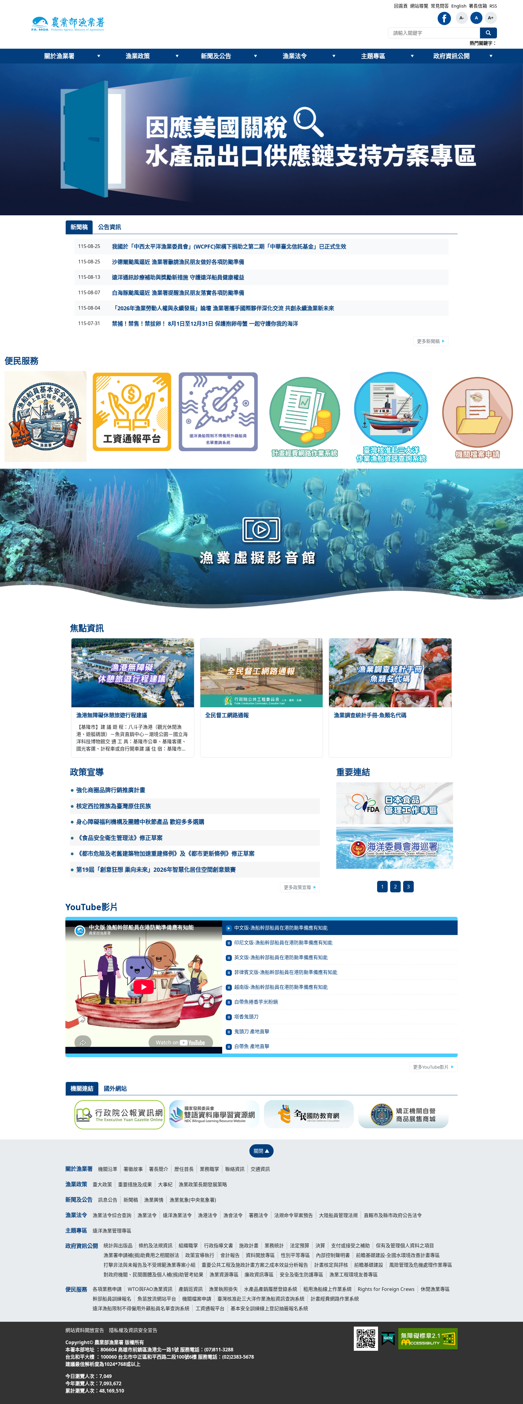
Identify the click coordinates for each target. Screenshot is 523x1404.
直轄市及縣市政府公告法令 (393, 1215)
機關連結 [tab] (82, 1089)
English (458, 6)
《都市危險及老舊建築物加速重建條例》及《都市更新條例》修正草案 (165, 854)
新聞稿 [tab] (79, 227)
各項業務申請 (107, 1289)
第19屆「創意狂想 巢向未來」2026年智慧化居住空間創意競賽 (156, 870)
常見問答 (440, 6)
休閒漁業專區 (435, 1289)
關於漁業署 (59, 56)
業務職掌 (209, 1169)
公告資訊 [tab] (109, 227)
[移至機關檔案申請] (478, 417)
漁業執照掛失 (223, 1289)
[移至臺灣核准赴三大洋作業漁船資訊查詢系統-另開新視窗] (391, 417)
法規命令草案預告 (293, 1215)
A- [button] (461, 18)
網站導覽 (419, 6)
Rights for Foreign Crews (386, 1289)
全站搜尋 (488, 33)
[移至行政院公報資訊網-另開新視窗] (119, 1114)
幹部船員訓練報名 (112, 1298)
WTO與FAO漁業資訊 (150, 1289)
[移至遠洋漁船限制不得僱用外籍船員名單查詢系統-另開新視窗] (218, 412)
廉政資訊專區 (259, 1274)
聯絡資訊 (235, 1169)
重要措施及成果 (135, 1184)
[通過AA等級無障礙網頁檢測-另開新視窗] (428, 1338)
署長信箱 (478, 6)
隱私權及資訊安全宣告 (133, 1330)
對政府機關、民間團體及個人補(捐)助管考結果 (153, 1274)
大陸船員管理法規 (338, 1215)
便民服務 (76, 1289)
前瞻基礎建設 (368, 1265)
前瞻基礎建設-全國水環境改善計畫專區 (398, 1255)
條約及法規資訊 (156, 1245)
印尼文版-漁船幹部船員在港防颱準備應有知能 (283, 942)
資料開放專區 (260, 1255)
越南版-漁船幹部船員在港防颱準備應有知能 (281, 987)
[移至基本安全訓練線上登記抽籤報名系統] (46, 416)
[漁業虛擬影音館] (261, 543)
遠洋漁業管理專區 (112, 1230)
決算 (320, 1245)
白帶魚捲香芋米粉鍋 (256, 1001)
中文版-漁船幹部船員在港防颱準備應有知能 (281, 927)
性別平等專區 (295, 1255)
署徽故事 (133, 1169)
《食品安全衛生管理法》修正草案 (119, 838)
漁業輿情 (153, 1200)
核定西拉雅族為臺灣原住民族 (113, 806)
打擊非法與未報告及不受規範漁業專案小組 (150, 1265)
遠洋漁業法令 (177, 1215)
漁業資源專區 (223, 1274)
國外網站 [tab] (115, 1089)
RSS (493, 6)
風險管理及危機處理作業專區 (420, 1265)
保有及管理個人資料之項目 (405, 1245)
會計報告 (230, 1255)
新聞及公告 (216, 56)
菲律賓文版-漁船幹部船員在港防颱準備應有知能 (285, 972)
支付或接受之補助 (350, 1245)
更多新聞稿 (428, 341)
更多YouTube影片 (431, 1067)
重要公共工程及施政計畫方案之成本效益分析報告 (255, 1265)
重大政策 (102, 1184)
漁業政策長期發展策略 (203, 1184)
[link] (261, 139)
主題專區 (373, 56)
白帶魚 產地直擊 (251, 1046)
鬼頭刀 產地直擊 (251, 1031)
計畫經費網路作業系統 (335, 1298)
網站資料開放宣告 (84, 1330)
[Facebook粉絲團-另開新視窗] (444, 18)
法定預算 (299, 1245)
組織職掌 (188, 1245)
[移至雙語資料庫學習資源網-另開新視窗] (214, 1114)
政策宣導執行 (199, 1255)
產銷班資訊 (191, 1289)
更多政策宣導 (297, 887)
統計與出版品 (118, 1245)
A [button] (476, 18)
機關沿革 (107, 1169)
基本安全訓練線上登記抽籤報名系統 (269, 1308)
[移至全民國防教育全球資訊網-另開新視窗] (309, 1114)
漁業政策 (138, 56)
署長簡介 (158, 1169)
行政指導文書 (218, 1245)
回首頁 (401, 6)
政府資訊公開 (451, 56)
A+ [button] (491, 18)
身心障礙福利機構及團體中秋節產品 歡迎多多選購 (140, 822)
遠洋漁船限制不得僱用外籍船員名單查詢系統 (141, 1308)
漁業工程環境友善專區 (353, 1274)
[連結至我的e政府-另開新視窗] (388, 1339)
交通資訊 (260, 1169)
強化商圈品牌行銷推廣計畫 (110, 790)
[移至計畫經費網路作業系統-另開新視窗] (305, 417)
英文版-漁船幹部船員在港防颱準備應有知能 (281, 957)
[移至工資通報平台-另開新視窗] (132, 412)
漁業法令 (295, 56)
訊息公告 (107, 1200)
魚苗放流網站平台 (156, 1298)
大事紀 (165, 1184)
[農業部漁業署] (67, 23)
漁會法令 (233, 1215)
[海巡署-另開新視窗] (394, 847)
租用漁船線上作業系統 (327, 1289)
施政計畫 (248, 1245)
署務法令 (258, 1215)
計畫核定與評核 (331, 1265)
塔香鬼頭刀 (246, 1016)
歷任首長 (184, 1169)
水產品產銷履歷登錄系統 (270, 1289)
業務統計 (274, 1245)
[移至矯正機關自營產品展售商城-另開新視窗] (403, 1114)
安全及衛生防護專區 (301, 1274)
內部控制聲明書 (333, 1255)
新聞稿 (130, 1200)
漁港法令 (207, 1215)
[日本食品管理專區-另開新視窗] (394, 803)
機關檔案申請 (196, 1298)
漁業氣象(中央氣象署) (192, 1200)
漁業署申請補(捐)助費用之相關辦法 (141, 1255)
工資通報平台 (210, 1308)
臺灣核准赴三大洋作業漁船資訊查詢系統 (260, 1298)
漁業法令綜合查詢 (112, 1215)
